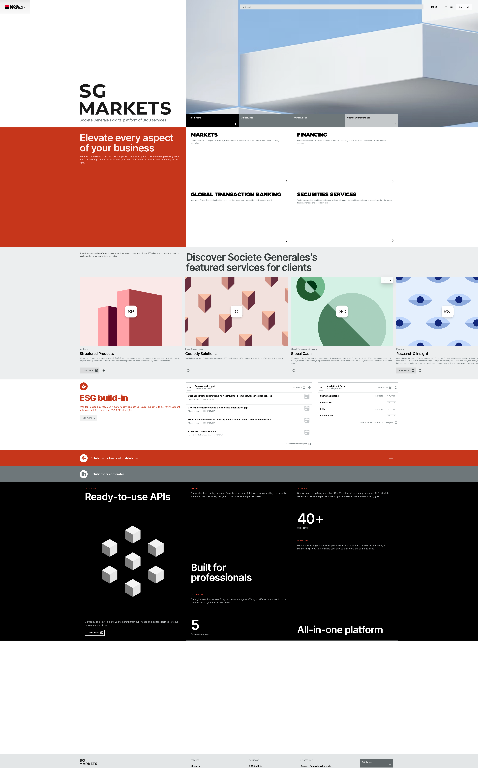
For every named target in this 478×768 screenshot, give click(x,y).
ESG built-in (255, 766)
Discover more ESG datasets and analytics (377, 422)
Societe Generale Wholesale (315, 766)
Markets (195, 766)
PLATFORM (302, 541)
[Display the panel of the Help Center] (446, 7)
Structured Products (97, 354)
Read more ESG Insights (298, 443)
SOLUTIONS (254, 760)
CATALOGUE (197, 594)
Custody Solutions (200, 354)
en (434, 6)
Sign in (464, 7)
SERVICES (302, 488)
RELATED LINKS (306, 760)
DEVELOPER (90, 488)
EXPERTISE (196, 488)
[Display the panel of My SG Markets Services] (451, 7)
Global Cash (301, 354)
